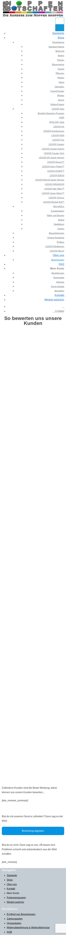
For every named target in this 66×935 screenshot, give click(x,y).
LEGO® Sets (58, 109)
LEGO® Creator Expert (53, 149)
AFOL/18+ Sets (56, 122)
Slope (61, 82)
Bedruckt (60, 51)
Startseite (58, 33)
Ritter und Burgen (55, 215)
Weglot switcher (54, 299)
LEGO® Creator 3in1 (54, 153)
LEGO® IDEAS (57, 175)
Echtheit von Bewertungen (21, 914)
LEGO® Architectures (53, 131)
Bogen (61, 55)
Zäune (61, 100)
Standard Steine (56, 46)
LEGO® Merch (57, 251)
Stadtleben (59, 224)
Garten (60, 228)
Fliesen (60, 60)
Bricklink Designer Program (51, 113)
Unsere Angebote (55, 237)
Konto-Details (57, 286)
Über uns (58, 255)
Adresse (60, 282)
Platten (60, 77)
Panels (61, 69)
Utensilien (59, 86)
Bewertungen (57, 260)
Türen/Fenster (57, 91)
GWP (61, 117)
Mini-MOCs (58, 206)
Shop (61, 37)
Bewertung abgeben (33, 831)
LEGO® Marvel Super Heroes (49, 180)
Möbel (61, 220)
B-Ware (60, 242)
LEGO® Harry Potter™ (53, 166)
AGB (9, 932)
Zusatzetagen (57, 211)
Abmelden (59, 291)
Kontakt (59, 295)
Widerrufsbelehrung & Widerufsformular (28, 927)
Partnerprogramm (16, 897)
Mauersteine (58, 64)
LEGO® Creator (56, 144)
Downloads (58, 277)
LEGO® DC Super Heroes (51, 157)
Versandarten (14, 923)
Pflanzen (60, 73)
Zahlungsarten (15, 918)
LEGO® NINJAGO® (54, 184)
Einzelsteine (58, 42)
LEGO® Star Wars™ (54, 188)
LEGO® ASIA (57, 135)
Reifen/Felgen (57, 104)
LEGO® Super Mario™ (53, 193)
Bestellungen (58, 273)
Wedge (60, 95)
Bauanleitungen (56, 233)
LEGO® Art (58, 126)
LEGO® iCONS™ (55, 171)
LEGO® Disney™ (55, 162)
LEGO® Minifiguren (54, 246)
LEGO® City (58, 140)
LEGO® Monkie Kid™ (53, 202)
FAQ (61, 264)
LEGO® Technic (56, 197)
